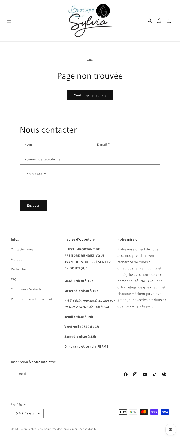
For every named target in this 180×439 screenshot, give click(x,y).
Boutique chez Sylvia (32, 428)
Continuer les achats (90, 95)
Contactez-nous (22, 249)
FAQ (13, 279)
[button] (9, 21)
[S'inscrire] (85, 374)
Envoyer (33, 205)
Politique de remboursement (31, 299)
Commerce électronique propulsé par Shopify (70, 428)
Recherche (18, 269)
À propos (17, 259)
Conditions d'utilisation (28, 289)
